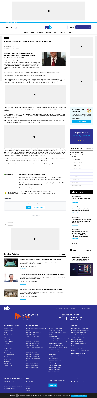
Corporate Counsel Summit (55, 330)
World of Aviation (8, 365)
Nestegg (6, 350)
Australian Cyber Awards (32, 343)
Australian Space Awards (32, 354)
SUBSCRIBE (53, 385)
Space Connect (8, 359)
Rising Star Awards (53, 358)
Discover (62, 32)
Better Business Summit (32, 363)
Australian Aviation (8, 334)
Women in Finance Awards (54, 365)
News (32, 32)
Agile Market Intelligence (10, 388)
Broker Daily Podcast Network (78, 332)
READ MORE (23, 269)
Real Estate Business (9, 354)
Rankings (40, 32)
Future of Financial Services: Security (57, 341)
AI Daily (6, 332)
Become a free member (83, 27)
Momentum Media (8, 383)
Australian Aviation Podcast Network (80, 330)
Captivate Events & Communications (13, 386)
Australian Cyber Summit (32, 345)
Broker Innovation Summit (32, 367)
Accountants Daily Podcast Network (80, 328)
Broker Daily (7, 337)
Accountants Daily (8, 328)
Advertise (28, 386)
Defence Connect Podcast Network (79, 334)
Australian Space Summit (32, 356)
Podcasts (48, 32)
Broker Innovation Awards (32, 365)
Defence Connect (8, 341)
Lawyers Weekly (8, 348)
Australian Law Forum (31, 352)
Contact (28, 388)
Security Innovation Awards (55, 360)
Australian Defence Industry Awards (35, 347)
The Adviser (7, 361)
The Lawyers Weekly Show (77, 348)
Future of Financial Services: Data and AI (58, 338)
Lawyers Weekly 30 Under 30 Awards (57, 347)
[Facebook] (71, 381)
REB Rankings (29, 381)
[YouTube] (83, 381)
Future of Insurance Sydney (55, 343)
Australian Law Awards (32, 350)
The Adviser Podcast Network (78, 343)
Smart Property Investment (11, 356)
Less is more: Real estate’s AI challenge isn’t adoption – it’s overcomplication (43, 274)
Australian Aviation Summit (32, 339)
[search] (92, 308)
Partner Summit (52, 354)
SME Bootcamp (52, 363)
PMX (55, 32)
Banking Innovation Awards (33, 358)
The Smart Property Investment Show (80, 350)
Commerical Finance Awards (55, 328)
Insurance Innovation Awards (55, 345)
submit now (82, 140)
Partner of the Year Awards (55, 352)
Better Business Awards (32, 361)
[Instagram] (80, 381)
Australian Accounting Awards (33, 332)
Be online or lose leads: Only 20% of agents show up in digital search (40, 259)
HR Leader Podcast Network (78, 337)
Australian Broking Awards (32, 341)
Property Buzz (7, 352)
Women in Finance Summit (54, 367)
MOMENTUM (13, 22)
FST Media (6, 343)
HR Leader (6, 345)
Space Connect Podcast (77, 341)
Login (72, 27)
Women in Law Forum (53, 371)
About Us (28, 383)
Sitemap (28, 390)
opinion (10, 224)
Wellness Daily (7, 363)
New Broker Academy (53, 349)
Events (71, 32)
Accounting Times (8, 330)
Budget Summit (52, 326)
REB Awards (51, 356)
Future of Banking (52, 336)
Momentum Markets (9, 381)
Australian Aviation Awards (32, 336)
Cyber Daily (7, 339)
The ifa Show (74, 345)
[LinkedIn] (74, 381)
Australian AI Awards (31, 334)
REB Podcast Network (76, 339)
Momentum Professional (77, 356)
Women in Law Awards (54, 369)
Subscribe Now (81, 121)
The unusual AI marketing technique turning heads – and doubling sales (41, 289)
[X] (77, 381)
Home (26, 32)
